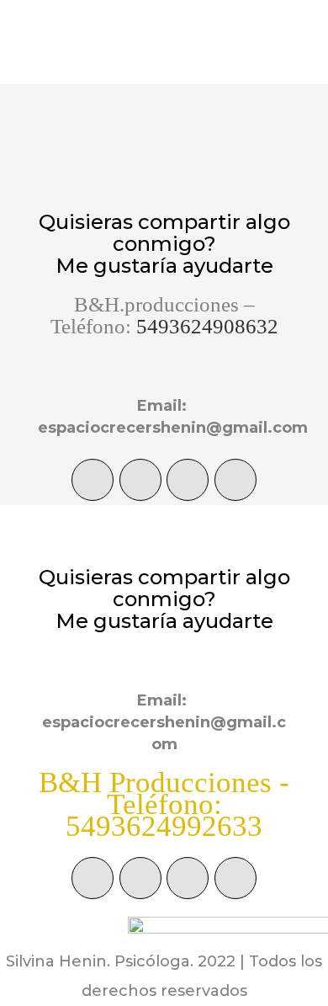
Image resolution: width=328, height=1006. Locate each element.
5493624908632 (207, 326)
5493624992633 (164, 826)
